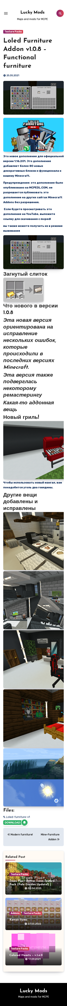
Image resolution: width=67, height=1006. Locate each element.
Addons (15, 913)
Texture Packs (13, 31)
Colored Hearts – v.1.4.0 (26, 955)
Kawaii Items (18, 919)
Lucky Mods (32, 12)
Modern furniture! (21, 834)
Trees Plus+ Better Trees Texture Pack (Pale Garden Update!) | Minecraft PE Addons (32, 884)
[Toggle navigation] (5, 13)
